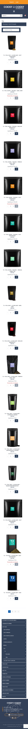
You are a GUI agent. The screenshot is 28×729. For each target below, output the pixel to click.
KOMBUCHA (4, 673)
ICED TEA (4, 670)
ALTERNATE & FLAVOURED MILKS (9, 620)
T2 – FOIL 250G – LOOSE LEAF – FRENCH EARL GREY (12, 377)
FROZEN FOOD (5, 667)
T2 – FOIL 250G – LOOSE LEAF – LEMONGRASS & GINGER (12, 449)
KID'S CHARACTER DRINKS (7, 690)
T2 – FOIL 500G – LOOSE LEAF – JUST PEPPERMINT (12, 520)
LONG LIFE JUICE (5, 693)
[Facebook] (13, 718)
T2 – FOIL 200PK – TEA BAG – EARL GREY (12, 90)
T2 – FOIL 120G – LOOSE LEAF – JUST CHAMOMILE (12, 56)
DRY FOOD (4, 626)
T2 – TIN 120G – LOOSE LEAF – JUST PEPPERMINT (12, 556)
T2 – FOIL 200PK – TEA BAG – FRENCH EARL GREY (12, 162)
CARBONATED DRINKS (7, 623)
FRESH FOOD (5, 686)
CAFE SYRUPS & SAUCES (8, 635)
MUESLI (4, 645)
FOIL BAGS (8, 654)
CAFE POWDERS (6, 632)
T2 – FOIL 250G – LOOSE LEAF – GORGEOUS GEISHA (12, 414)
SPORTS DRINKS (5, 680)
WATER (4, 696)
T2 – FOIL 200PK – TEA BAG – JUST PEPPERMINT (12, 235)
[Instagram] (15, 718)
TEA (4, 648)
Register (12, 2)
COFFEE (5, 638)
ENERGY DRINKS (5, 683)
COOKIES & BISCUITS (7, 642)
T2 (5, 651)
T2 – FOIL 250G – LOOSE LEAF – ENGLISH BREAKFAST (12, 341)
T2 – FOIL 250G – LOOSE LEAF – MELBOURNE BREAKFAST (12, 485)
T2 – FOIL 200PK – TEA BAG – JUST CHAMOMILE (12, 198)
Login (17, 2)
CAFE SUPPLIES (6, 629)
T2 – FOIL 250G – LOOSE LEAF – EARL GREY (12, 306)
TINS (6, 657)
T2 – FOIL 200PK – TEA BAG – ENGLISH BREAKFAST (12, 127)
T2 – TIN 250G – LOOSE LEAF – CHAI (12, 592)
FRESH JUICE (4, 663)
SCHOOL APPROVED (6, 677)
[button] (14, 11)
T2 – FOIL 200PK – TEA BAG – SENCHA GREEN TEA (12, 270)
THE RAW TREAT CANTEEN (9, 660)
